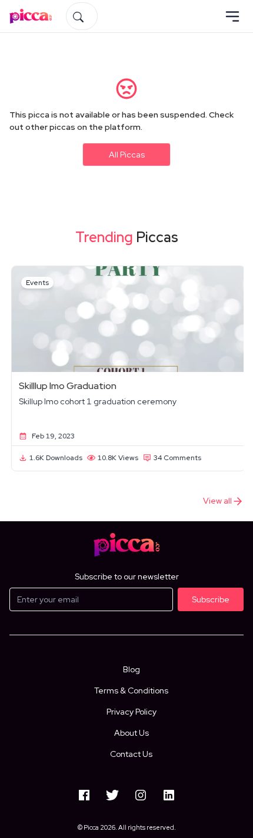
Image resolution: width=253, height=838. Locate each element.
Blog (131, 669)
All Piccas (127, 154)
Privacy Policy (131, 711)
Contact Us (131, 754)
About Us (131, 733)
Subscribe (210, 599)
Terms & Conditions (131, 690)
